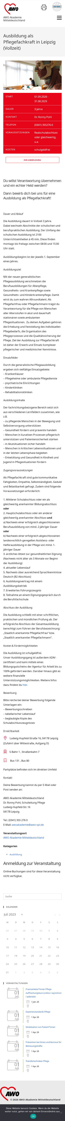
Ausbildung (16, 854)
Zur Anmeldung (32, 160)
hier (25, 685)
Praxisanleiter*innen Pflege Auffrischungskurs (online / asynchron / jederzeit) (44, 993)
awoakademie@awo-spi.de (28, 824)
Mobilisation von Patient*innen (40, 1027)
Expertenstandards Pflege (38, 1011)
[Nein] (61, 1112)
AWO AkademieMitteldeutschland (14, 19)
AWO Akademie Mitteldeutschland (23, 837)
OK (33, 1116)
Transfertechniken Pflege (37, 1061)
